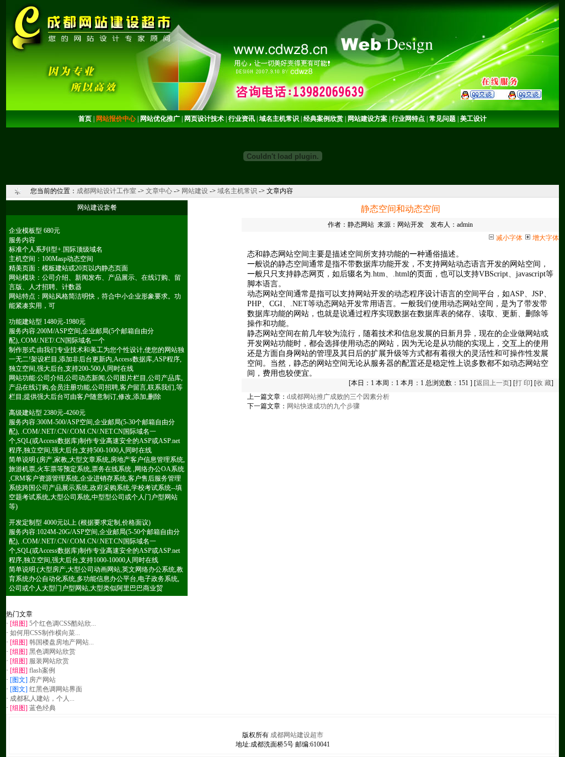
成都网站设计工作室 (106, 191)
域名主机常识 (237, 191)
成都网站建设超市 (296, 735)
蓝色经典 (42, 708)
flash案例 (42, 670)
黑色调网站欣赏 (52, 651)
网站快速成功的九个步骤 (323, 406)
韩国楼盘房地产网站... (61, 642)
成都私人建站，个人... (42, 698)
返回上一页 (492, 383)
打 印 (522, 383)
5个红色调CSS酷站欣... (62, 623)
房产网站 (42, 680)
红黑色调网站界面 (55, 689)
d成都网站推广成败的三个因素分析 (338, 397)
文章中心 (159, 191)
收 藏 (543, 383)
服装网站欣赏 (49, 661)
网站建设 (195, 191)
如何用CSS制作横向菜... (45, 633)
